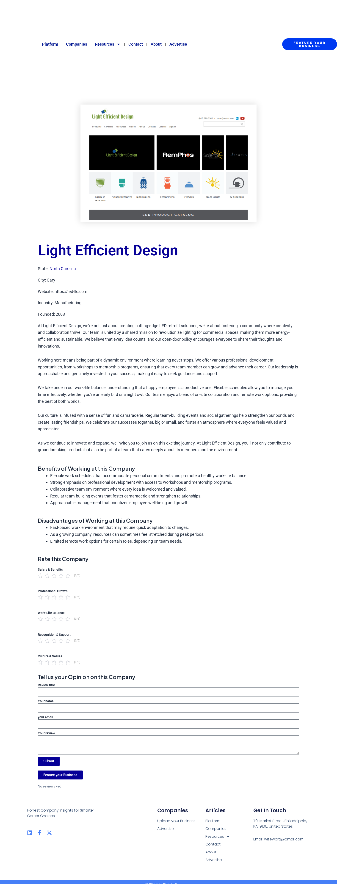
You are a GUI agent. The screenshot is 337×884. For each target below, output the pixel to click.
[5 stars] (67, 575)
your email (45, 717)
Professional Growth (53, 591)
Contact (135, 44)
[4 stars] (61, 575)
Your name (46, 701)
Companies (76, 44)
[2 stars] (47, 575)
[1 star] (40, 575)
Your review (46, 733)
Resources (104, 44)
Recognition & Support (54, 634)
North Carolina (63, 268)
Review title (46, 685)
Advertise (178, 44)
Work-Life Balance (51, 613)
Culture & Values (50, 656)
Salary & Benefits (50, 569)
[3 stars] (54, 575)
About (156, 44)
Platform (50, 44)
